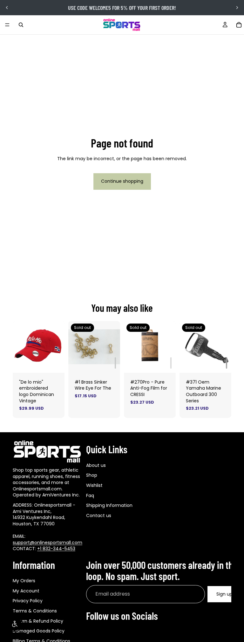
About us (96, 465)
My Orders (24, 580)
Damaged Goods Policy (38, 631)
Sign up (224, 594)
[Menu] (7, 24)
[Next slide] (237, 8)
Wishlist (94, 485)
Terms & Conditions (35, 611)
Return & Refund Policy (38, 621)
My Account (26, 590)
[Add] (115, 363)
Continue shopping (122, 181)
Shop (91, 475)
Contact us (98, 515)
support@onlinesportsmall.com (47, 542)
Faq (90, 495)
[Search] (21, 25)
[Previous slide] (7, 8)
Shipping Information (109, 505)
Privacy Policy (28, 601)
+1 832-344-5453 (56, 548)
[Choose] (54, 363)
